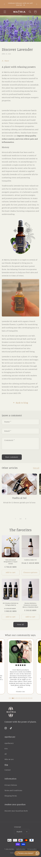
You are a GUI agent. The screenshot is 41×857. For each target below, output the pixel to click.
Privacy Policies (11, 785)
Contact (8, 770)
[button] (4, 11)
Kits (6, 748)
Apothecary (9, 743)
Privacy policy (31, 849)
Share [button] (7, 61)
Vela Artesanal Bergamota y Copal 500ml (10, 562)
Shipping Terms (11, 796)
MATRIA (11, 849)
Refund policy (20, 849)
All (6, 754)
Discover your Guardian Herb (16, 811)
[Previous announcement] (4, 4)
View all (36, 468)
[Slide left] (15, 518)
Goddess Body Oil (30, 560)
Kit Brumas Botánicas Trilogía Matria (10, 604)
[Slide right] (25, 518)
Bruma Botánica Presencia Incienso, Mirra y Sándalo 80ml (30, 605)
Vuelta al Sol (19, 497)
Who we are (9, 759)
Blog (6, 765)
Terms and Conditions (13, 790)
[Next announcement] (36, 4)
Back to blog (22, 402)
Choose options (30, 572)
